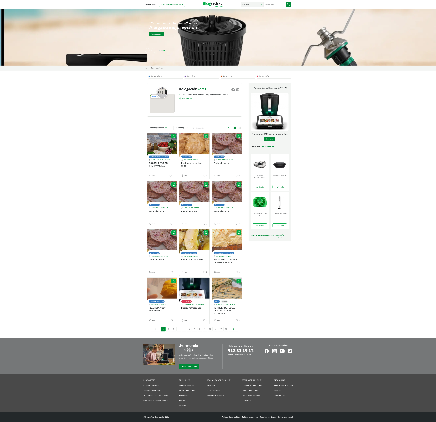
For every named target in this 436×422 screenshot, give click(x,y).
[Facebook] (266, 351)
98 (226, 329)
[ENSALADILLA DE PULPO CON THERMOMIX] (227, 242)
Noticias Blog (186, 301)
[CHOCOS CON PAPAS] (194, 242)
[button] (252, 4)
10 (210, 329)
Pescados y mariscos (189, 253)
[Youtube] (274, 351)
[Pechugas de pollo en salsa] (194, 146)
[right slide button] (153, 50)
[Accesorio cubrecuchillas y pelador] (260, 164)
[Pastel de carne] (227, 146)
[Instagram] (282, 351)
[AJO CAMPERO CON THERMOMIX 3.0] (162, 146)
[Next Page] (233, 329)
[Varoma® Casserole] (279, 164)
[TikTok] (290, 351)
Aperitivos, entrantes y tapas (159, 156)
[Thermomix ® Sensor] (279, 202)
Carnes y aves (186, 156)
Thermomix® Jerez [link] (157, 68)
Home (147, 68)
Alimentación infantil (157, 301)
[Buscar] (288, 4)
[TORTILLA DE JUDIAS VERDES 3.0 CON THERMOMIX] (227, 291)
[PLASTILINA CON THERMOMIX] (162, 291)
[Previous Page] (155, 329)
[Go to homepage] (213, 4)
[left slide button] (147, 50)
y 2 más (224, 301)
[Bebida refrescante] (194, 291)
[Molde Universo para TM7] (260, 202)
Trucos (217, 301)
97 (221, 329)
